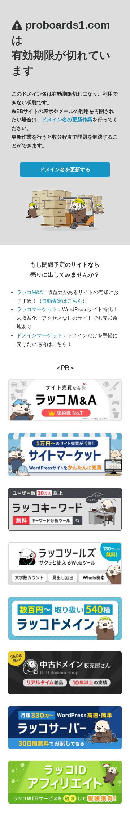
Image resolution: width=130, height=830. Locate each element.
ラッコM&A (30, 292)
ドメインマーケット (39, 335)
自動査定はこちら (62, 301)
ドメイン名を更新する (65, 169)
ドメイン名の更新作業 (67, 119)
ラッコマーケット (37, 309)
